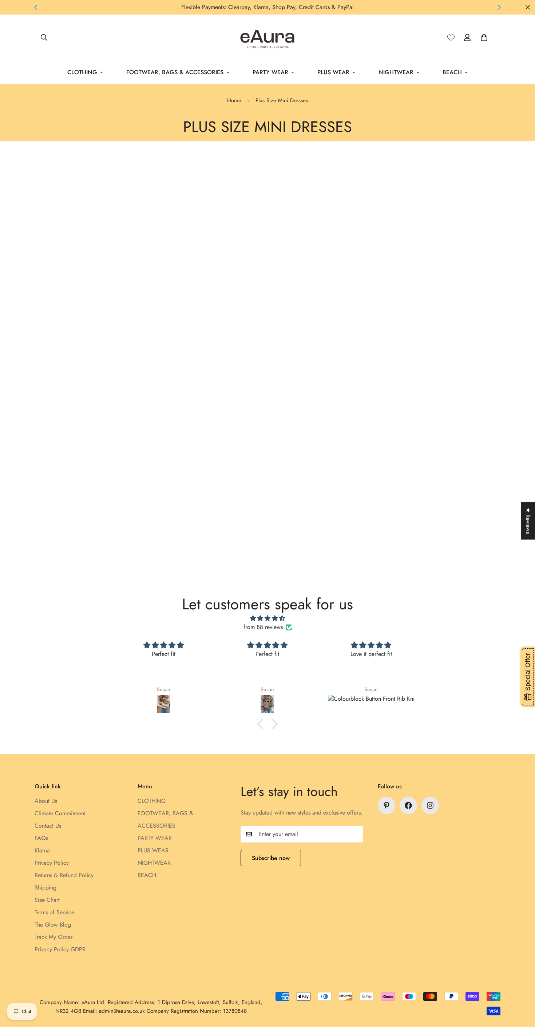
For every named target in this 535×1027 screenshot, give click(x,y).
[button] (484, 37)
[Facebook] (408, 805)
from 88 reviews (263, 627)
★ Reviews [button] (528, 520)
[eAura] (267, 38)
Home (234, 100)
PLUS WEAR (333, 72)
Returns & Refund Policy (64, 875)
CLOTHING (82, 72)
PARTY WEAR (270, 72)
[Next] (499, 7)
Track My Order (53, 937)
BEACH (452, 72)
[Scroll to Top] (520, 987)
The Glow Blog (53, 924)
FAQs (41, 838)
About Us (46, 801)
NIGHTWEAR (396, 72)
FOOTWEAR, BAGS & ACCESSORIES (174, 72)
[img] (267, 618)
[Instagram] (430, 805)
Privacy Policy (52, 863)
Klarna (42, 850)
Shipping (45, 887)
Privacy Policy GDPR (60, 949)
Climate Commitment (60, 813)
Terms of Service (54, 912)
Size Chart (47, 900)
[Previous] (36, 7)
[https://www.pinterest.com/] (386, 805)
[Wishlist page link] (451, 37)
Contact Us (48, 825)
